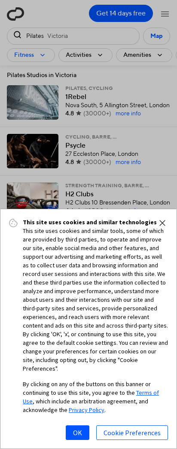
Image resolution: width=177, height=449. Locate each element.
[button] (162, 223)
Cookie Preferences (132, 432)
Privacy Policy (86, 410)
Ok (77, 432)
